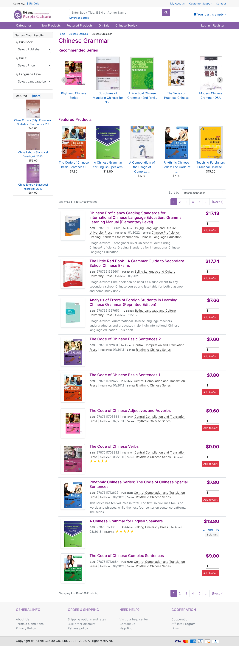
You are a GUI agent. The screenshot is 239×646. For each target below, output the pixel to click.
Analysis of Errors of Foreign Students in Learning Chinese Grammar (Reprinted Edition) (133, 302)
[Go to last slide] (64, 80)
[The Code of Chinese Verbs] (73, 459)
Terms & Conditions (30, 624)
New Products (51, 25)
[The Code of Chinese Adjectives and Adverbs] (73, 423)
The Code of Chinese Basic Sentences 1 (124, 375)
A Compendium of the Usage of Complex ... (142, 167)
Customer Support (200, 3)
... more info (210, 529)
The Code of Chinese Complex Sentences (126, 555)
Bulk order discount (81, 624)
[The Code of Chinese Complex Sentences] (73, 568)
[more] (36, 96)
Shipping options (80, 619)
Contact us (127, 624)
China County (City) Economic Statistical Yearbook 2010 (33, 122)
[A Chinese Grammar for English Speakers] (73, 534)
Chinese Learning (78, 33)
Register (218, 25)
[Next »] (218, 202)
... (206, 202)
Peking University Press (151, 527)
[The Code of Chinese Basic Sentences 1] (73, 388)
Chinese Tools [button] (125, 25)
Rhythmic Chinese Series (153, 349)
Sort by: (174, 192)
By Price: (21, 58)
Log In (205, 25)
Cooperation (180, 619)
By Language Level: (28, 74)
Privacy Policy (26, 628)
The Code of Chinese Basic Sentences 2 (125, 339)
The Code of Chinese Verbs (114, 446)
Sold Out (212, 534)
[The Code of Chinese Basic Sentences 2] (73, 352)
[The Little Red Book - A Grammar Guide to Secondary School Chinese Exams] (73, 274)
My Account (177, 3)
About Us (22, 619)
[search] (166, 12)
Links (175, 628)
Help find (126, 628)
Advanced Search (79, 17)
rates (102, 619)
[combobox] (115, 12)
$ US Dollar (34, 3)
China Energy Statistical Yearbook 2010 (33, 186)
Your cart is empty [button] (210, 14)
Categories (24, 25)
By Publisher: (24, 42)
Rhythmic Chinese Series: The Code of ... (176, 167)
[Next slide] (220, 80)
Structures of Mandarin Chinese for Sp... (108, 97)
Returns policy (78, 628)
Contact (221, 3)
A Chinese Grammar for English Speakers (126, 521)
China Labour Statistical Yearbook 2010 (33, 154)
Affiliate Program (183, 624)
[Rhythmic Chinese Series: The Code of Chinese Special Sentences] (73, 495)
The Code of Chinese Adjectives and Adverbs (130, 410)
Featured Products (80, 25)
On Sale (104, 25)
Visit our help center (134, 619)
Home (61, 33)
